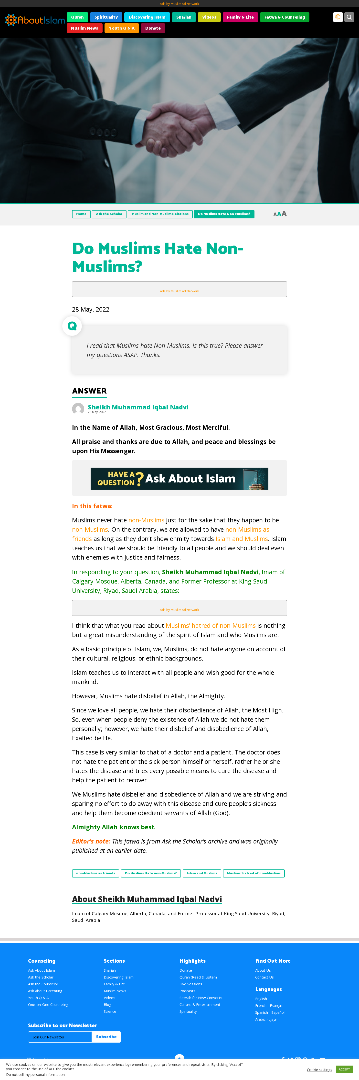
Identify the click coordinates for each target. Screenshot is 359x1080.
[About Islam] (35, 21)
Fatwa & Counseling (284, 17)
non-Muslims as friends (95, 873)
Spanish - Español (270, 1012)
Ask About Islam (41, 970)
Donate (153, 28)
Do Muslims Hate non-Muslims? (151, 873)
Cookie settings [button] (319, 1069)
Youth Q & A (122, 28)
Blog (107, 1004)
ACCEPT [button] (344, 1069)
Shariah (183, 17)
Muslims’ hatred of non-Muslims (211, 625)
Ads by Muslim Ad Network (179, 3)
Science (110, 1011)
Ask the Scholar (109, 214)
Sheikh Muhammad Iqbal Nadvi (138, 407)
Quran (77, 17)
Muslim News (84, 28)
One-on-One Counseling (48, 1004)
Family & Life (240, 17)
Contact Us (264, 977)
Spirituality (106, 17)
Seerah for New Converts (201, 997)
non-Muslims (146, 520)
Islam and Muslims (242, 538)
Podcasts (187, 990)
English (261, 998)
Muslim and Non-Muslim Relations (160, 214)
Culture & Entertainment (200, 1004)
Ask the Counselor (43, 983)
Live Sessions (191, 983)
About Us (263, 970)
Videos (209, 17)
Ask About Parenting (45, 990)
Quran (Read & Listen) (198, 977)
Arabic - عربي (266, 1019)
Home (81, 214)
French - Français (269, 1005)
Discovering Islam (147, 17)
